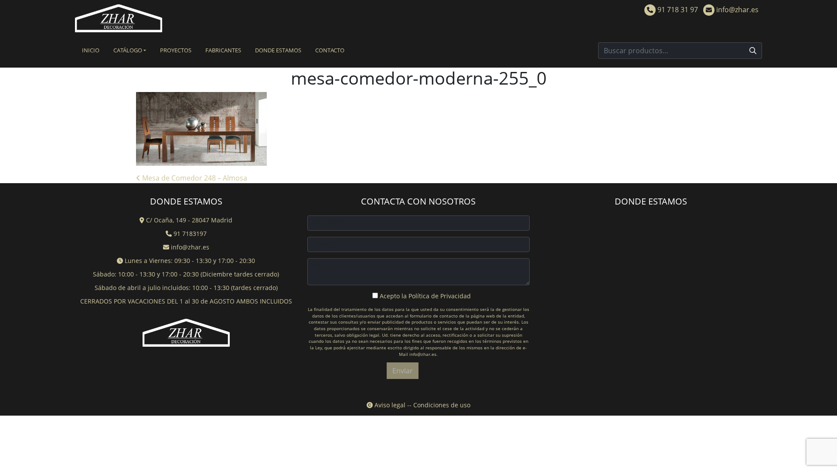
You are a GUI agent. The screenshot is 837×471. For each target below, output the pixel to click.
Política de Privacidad (439, 296)
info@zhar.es (737, 9)
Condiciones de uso (441, 405)
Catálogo (127, 50)
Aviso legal (389, 405)
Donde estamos (278, 50)
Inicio (90, 50)
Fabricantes (223, 50)
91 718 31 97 (677, 9)
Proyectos (175, 50)
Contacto (329, 50)
